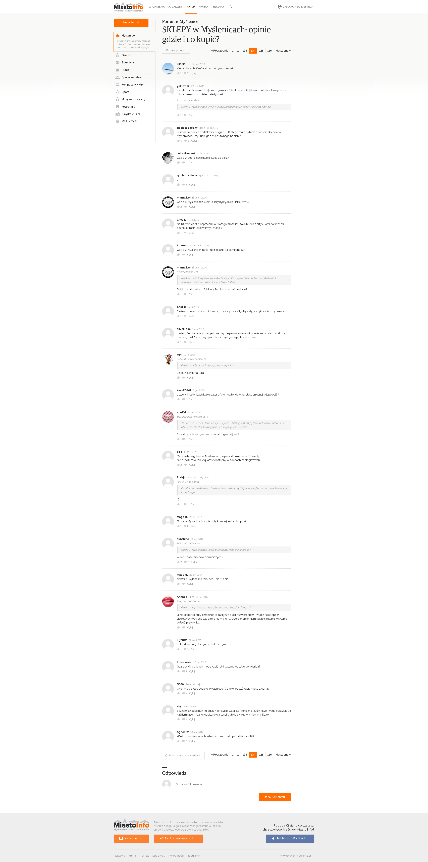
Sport (125, 92)
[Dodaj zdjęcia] (174, 797)
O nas (145, 855)
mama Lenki (185, 197)
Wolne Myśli (129, 121)
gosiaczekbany (187, 127)
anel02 (181, 412)
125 (261, 50)
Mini (179, 354)
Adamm (182, 245)
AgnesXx (183, 732)
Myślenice (128, 35)
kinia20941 (184, 390)
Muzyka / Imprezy (133, 99)
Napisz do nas (133, 838)
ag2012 (182, 640)
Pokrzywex (184, 662)
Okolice (127, 55)
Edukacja (128, 62)
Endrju (181, 477)
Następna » (283, 50)
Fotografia (128, 106)
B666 (180, 684)
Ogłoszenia (175, 6)
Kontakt (204, 6)
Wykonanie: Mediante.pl (295, 855)
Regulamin (193, 855)
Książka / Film (131, 114)
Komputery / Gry (133, 84)
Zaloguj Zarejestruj (298, 6)
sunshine (183, 539)
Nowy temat (131, 22)
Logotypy (158, 855)
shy (179, 706)
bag (179, 451)
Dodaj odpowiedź (176, 50)
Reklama (218, 6)
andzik (181, 219)
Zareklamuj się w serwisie (180, 838)
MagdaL (182, 517)
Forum (191, 6)
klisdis (181, 64)
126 (269, 50)
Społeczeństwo (132, 77)
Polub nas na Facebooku (292, 838)
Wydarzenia (157, 6)
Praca (125, 69)
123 (245, 50)
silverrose (184, 329)
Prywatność (176, 855)
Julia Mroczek (186, 153)
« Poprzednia (219, 50)
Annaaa (182, 596)
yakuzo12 (183, 86)
